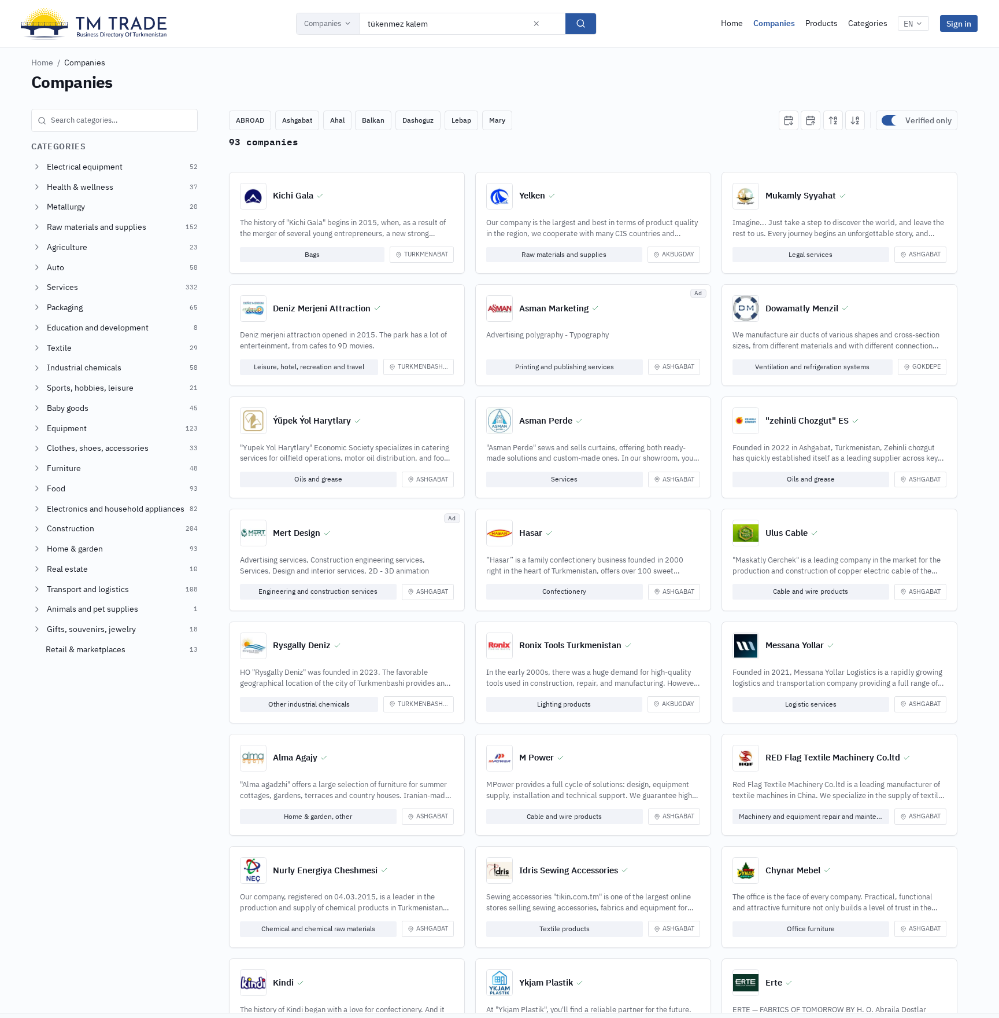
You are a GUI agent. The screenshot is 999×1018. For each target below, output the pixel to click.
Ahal (337, 120)
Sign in (958, 23)
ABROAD (250, 120)
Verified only (928, 120)
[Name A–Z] (833, 120)
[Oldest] (810, 120)
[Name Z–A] (855, 120)
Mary (497, 120)
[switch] (891, 120)
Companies (322, 23)
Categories (867, 23)
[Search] (580, 23)
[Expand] (37, 166)
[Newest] (788, 120)
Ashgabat (297, 120)
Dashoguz (418, 120)
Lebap (461, 120)
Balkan (373, 120)
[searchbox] (114, 120)
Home (732, 23)
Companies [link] (84, 62)
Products (821, 23)
